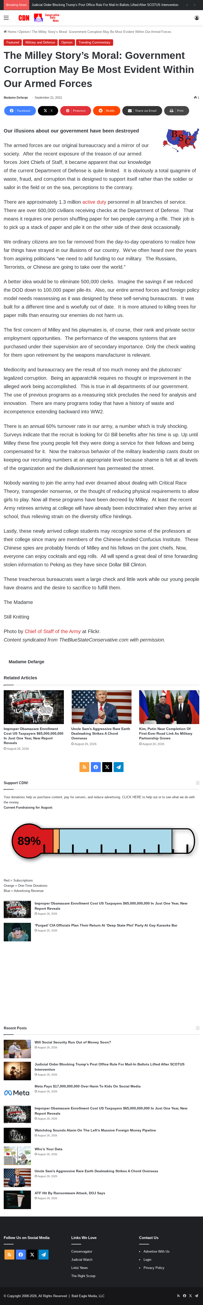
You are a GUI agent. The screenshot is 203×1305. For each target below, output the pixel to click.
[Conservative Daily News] (39, 18)
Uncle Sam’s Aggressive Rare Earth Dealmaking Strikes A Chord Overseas (100, 733)
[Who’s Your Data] (17, 1156)
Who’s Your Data (48, 1149)
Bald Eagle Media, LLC (88, 1296)
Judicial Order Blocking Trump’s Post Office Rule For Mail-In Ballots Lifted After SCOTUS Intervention (105, 5)
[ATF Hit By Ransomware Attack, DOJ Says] (17, 1200)
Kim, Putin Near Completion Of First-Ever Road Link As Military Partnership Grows (165, 733)
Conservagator (81, 1251)
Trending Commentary (94, 42)
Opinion (24, 32)
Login (147, 1259)
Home (11, 32)
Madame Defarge (16, 97)
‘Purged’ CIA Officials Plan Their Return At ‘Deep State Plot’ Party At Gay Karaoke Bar (106, 925)
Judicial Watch (81, 1259)
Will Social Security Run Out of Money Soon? (73, 1042)
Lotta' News (79, 1268)
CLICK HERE (131, 797)
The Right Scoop (83, 1276)
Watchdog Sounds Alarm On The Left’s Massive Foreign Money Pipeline (95, 1130)
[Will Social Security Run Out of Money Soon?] (17, 1049)
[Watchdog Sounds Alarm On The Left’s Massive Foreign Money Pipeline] (17, 1135)
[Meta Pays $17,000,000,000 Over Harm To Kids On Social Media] (17, 1093)
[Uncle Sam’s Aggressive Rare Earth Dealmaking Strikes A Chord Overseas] (101, 707)
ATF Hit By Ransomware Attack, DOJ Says (70, 1193)
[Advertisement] (101, 983)
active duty (94, 202)
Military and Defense (40, 42)
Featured (12, 42)
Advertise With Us (157, 1251)
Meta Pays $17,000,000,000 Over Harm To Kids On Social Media (88, 1086)
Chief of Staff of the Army (53, 631)
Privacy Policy (154, 1268)
